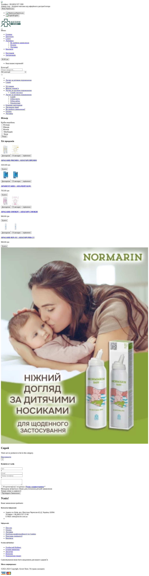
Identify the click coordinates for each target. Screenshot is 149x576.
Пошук (4, 136)
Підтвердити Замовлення (11, 493)
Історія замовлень (13, 549)
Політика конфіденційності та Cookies (21, 534)
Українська (20, 13)
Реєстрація (10, 53)
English (15, 15)
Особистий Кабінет (13, 547)
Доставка (14, 47)
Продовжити (6, 457)
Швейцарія (7, 132)
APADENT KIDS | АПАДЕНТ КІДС (16, 186)
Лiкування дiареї (12, 107)
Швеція (6, 127)
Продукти (10, 37)
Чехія (5, 134)
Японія (6, 129)
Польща (6, 125)
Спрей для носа (16, 93)
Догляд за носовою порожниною (19, 90)
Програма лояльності (14, 536)
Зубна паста (15, 99)
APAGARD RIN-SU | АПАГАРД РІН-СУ (18, 237)
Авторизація (10, 55)
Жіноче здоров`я (12, 88)
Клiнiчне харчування (14, 105)
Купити (4, 169)
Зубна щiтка (15, 101)
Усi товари (10, 86)
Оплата (13, 45)
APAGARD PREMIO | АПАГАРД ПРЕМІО (19, 160)
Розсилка (9, 554)
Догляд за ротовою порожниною (19, 80)
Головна (9, 34)
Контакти (9, 49)
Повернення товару (13, 556)
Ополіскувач (15, 103)
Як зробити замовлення (19, 43)
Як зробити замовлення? (15, 109)
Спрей (8, 82)
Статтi (8, 39)
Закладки (9, 552)
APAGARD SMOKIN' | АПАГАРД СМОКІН (19, 212)
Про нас (9, 528)
